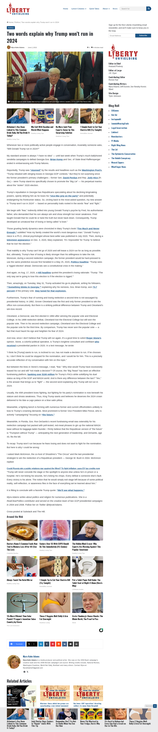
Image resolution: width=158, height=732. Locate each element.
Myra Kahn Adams (17, 47)
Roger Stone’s (93, 338)
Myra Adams (114, 87)
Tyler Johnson (115, 96)
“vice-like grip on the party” (64, 196)
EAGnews (115, 110)
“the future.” (48, 414)
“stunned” (35, 170)
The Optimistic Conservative (123, 153)
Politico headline (80, 262)
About (105, 9)
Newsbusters (116, 136)
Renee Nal (113, 80)
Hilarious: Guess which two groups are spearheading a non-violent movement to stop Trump (54, 705)
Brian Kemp (56, 159)
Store (115, 9)
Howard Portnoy (116, 66)
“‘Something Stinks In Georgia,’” (24, 287)
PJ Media (115, 140)
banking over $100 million (41, 374)
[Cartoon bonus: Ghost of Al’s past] (21, 696)
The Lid (114, 149)
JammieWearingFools (120, 123)
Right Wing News (118, 145)
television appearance (18, 240)
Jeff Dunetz (125, 87)
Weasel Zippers (117, 162)
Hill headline (44, 272)
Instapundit (116, 119)
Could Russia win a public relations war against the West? (34, 468)
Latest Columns (77, 9)
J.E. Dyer (113, 73)
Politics (17, 22)
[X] (27, 671)
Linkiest (114, 132)
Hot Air (114, 114)
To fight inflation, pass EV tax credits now (80, 468)
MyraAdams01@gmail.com (33, 668)
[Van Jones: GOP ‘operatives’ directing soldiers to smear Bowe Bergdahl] (88, 693)
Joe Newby (135, 87)
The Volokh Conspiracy (120, 158)
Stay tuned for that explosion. (50, 291)
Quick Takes (94, 9)
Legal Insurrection (119, 127)
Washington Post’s (92, 170)
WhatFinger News (118, 166)
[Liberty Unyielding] (18, 8)
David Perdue (70, 178)
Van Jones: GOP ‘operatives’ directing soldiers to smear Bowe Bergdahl (87, 704)
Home (65, 9)
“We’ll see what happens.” (71, 490)
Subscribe (143, 35)
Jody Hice (93, 178)
